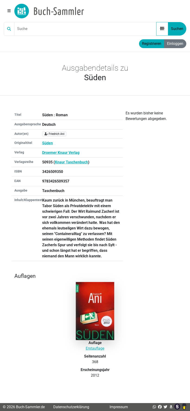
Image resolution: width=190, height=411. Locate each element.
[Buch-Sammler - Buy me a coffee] (184, 407)
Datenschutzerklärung (71, 407)
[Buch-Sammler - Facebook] (160, 407)
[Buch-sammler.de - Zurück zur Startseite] (49, 11)
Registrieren (151, 43)
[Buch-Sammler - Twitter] (165, 407)
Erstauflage (95, 348)
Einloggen (175, 43)
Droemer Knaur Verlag (60, 152)
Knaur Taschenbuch (71, 162)
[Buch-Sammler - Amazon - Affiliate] (171, 407)
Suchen (177, 29)
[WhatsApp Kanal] (154, 407)
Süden (47, 143)
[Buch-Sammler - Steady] (177, 407)
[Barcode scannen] (162, 29)
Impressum (119, 407)
